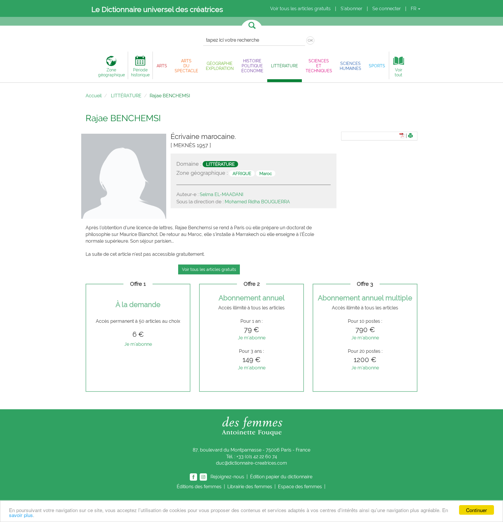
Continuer (476, 510)
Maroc (265, 173)
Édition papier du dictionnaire (282, 476)
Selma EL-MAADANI (221, 194)
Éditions (199, 486)
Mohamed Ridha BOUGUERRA (257, 201)
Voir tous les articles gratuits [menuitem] (300, 8)
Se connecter (386, 8)
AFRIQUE (242, 173)
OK (310, 40)
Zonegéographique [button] (111, 72)
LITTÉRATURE (126, 95)
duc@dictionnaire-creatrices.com (251, 463)
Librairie (249, 486)
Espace (300, 486)
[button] (162, 66)
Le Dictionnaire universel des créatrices (157, 9)
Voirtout (398, 72)
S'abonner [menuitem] (351, 8)
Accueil (94, 95)
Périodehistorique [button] (140, 72)
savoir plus (21, 515)
